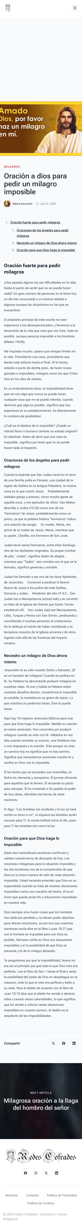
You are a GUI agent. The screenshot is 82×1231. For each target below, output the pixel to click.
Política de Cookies (41, 1203)
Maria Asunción (22, 203)
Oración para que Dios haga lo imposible (46, 250)
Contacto (32, 1195)
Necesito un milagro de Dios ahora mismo (47, 243)
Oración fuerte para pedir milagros (35, 222)
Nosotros (11, 1195)
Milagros (12, 166)
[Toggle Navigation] (75, 8)
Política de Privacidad (62, 1195)
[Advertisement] (41, 58)
